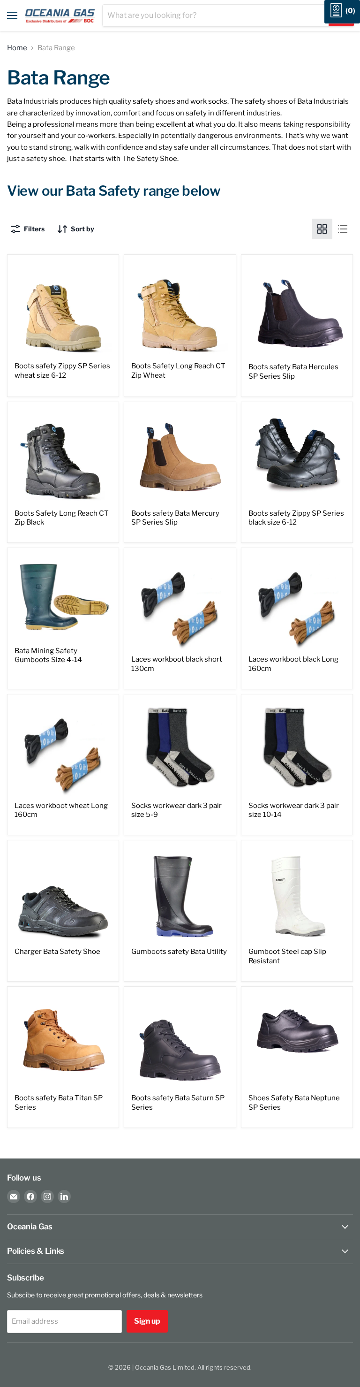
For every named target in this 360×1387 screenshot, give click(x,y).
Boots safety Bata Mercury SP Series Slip (175, 518)
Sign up (147, 1321)
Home (17, 48)
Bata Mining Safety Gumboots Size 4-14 (48, 655)
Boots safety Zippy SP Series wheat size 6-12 (62, 371)
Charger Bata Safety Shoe (57, 951)
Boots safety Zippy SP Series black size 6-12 (296, 518)
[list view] (342, 229)
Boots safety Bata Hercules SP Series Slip (293, 372)
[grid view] (322, 229)
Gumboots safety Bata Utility (179, 951)
